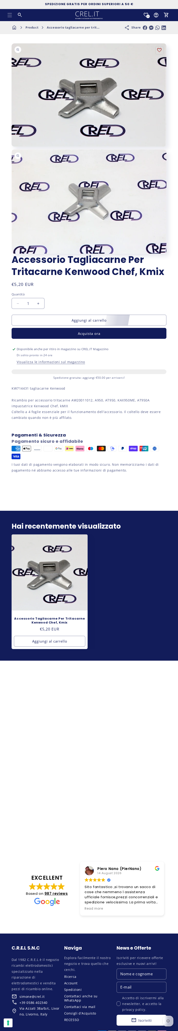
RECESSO (71, 1020)
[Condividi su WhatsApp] (157, 28)
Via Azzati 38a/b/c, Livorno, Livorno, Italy (39, 1011)
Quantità (18, 294)
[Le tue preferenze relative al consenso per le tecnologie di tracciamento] (8, 1022)
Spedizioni (73, 989)
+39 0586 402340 (33, 1002)
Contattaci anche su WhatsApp (81, 998)
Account (71, 983)
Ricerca (70, 976)
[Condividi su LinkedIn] (163, 28)
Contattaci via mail (79, 1007)
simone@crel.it (31, 996)
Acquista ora (89, 333)
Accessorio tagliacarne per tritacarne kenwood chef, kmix (94, 27)
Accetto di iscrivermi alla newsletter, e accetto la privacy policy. (143, 1004)
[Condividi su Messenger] (151, 28)
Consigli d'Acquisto (80, 1013)
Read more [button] (94, 909)
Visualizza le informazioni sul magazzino (51, 362)
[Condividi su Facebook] (145, 28)
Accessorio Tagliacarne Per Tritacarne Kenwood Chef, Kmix (49, 621)
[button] (10, 15)
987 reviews (56, 893)
